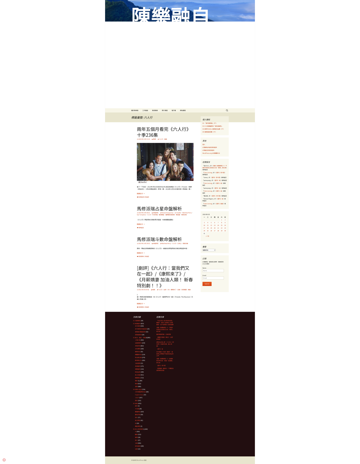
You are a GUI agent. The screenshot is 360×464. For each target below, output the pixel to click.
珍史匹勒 (155, 215)
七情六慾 (137, 340)
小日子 (137, 398)
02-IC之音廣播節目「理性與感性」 (212, 126)
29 (221, 231)
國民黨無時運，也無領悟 (163, 334)
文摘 (136, 443)
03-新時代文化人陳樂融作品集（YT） (213, 129)
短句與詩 (137, 446)
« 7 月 (207, 236)
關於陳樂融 (134, 110)
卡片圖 (137, 409)
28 (218, 231)
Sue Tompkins (141, 215)
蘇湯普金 (161, 215)
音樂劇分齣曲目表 (140, 332)
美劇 (165, 139)
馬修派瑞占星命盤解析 (159, 208)
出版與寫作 (138, 343)
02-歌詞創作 (136, 323)
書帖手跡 (137, 414)
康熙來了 (173, 290)
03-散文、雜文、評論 (139, 337)
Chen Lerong (208, 172)
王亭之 (179, 243)
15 (221, 225)
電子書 (174, 110)
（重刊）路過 (219, 204)
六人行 (161, 139)
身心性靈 (137, 375)
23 (225, 228)
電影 (136, 381)
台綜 (165, 290)
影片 (136, 440)
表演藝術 (137, 366)
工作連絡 (145, 110)
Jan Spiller (178, 213)
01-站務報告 (136, 321)
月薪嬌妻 (184, 290)
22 (221, 228)
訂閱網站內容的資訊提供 (209, 147)
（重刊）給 (217, 180)
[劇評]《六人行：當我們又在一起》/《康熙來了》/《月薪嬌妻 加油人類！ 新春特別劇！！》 (165, 277)
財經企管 (137, 372)
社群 (136, 449)
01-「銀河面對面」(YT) (209, 123)
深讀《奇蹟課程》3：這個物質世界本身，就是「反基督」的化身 (164, 361)
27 (214, 231)
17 (204, 228)
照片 (136, 417)
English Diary (139, 395)
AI (135, 431)
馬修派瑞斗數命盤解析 (159, 239)
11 (207, 225)
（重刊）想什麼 (220, 172)
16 (225, 225)
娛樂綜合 (137, 352)
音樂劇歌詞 (138, 335)
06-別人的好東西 (138, 429)
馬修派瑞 (184, 215)
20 (214, 228)
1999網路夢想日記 (140, 392)
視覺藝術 (137, 369)
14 (218, 225)
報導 (136, 437)
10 (204, 225)
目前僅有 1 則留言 (144, 256)
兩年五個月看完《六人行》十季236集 (164, 132)
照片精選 (165, 110)
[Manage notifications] (4, 459)
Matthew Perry (187, 213)
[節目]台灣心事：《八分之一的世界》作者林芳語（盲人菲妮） (165, 344)
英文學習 (137, 420)
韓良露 (178, 215)
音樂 (136, 386)
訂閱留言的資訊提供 (208, 150)
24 (204, 231)
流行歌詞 (137, 326)
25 (207, 231)
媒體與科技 (138, 354)
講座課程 (137, 426)
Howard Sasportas (167, 213)
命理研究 (155, 213)
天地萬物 (137, 349)
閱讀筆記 (137, 378)
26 (211, 231)
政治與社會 (138, 357)
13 (214, 225)
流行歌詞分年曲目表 (141, 329)
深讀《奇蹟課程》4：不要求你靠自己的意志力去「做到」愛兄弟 (214, 167)
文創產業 (137, 363)
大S (169, 290)
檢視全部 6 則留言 (144, 197)
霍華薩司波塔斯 (170, 215)
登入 (203, 144)
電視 (154, 139)
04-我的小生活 (137, 389)
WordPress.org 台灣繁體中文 (211, 153)
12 (211, 225)
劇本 (136, 406)
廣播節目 (137, 412)
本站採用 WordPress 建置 (138, 460)
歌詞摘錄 (155, 110)
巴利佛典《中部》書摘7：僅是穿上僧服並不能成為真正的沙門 (164, 354)
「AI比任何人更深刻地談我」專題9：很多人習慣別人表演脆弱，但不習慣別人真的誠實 (164, 322)
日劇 (178, 290)
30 (225, 231)
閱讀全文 (141, 193)
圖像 (136, 434)
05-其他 (135, 403)
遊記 (136, 400)
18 (207, 228)
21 (218, 228)
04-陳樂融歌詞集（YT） (209, 132)
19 (211, 228)
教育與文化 (138, 360)
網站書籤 (183, 110)
